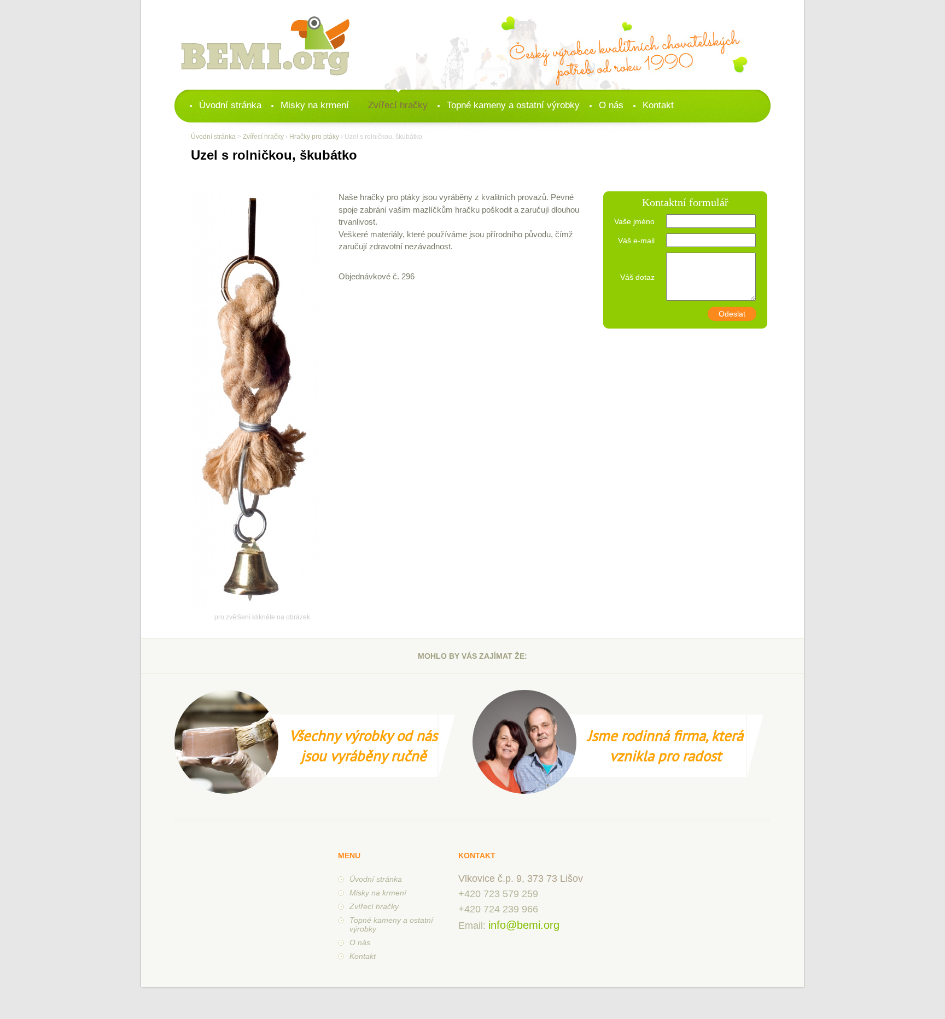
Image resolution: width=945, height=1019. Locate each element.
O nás (611, 105)
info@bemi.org (523, 925)
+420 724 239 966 (498, 909)
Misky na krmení (315, 105)
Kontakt (658, 105)
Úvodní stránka (230, 105)
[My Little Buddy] (265, 47)
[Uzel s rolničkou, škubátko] (255, 606)
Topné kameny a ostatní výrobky (513, 105)
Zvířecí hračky (398, 105)
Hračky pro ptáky (314, 136)
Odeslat (732, 313)
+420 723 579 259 (498, 893)
